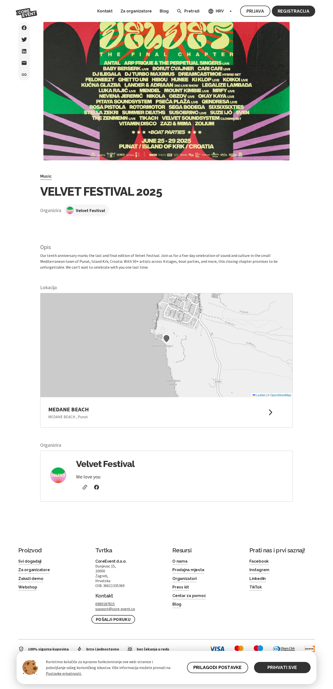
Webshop (27, 587)
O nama (179, 561)
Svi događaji (29, 561)
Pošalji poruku (113, 619)
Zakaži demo (30, 578)
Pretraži (191, 11)
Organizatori (184, 578)
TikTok (255, 587)
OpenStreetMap (280, 395)
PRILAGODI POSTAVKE (217, 667)
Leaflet (260, 395)
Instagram (259, 569)
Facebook (259, 561)
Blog (164, 11)
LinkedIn (257, 578)
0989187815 (105, 603)
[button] (166, 338)
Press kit (180, 587)
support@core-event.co (115, 608)
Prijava (255, 11)
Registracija (293, 11)
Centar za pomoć (189, 595)
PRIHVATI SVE (282, 667)
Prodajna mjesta (188, 569)
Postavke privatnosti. (64, 673)
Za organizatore (136, 11)
